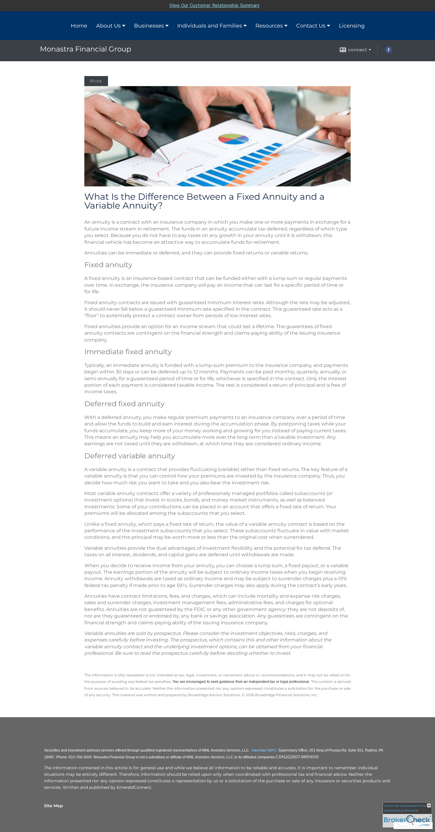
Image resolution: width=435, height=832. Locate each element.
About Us (108, 25)
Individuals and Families (209, 25)
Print (96, 81)
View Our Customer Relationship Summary (214, 5)
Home (79, 25)
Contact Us (311, 25)
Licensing (352, 25)
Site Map (53, 805)
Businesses (149, 25)
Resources (269, 25)
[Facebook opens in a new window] (388, 51)
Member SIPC (264, 750)
